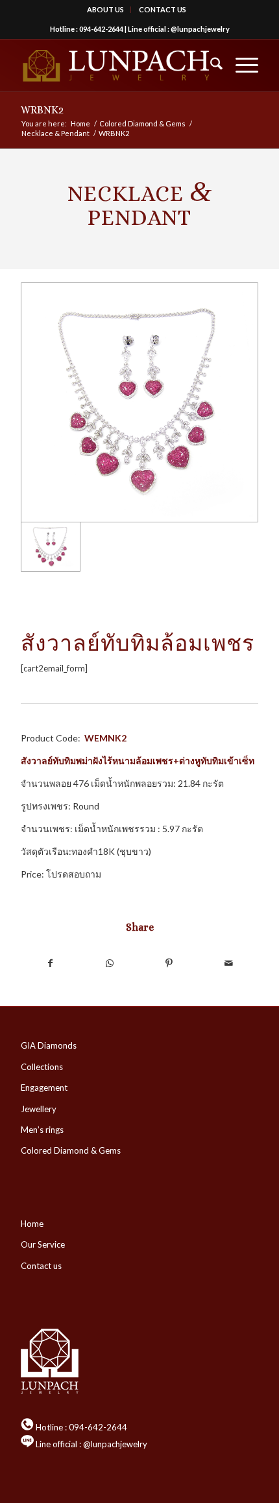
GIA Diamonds (49, 1045)
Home (32, 1223)
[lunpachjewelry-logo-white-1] (115, 65)
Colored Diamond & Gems (71, 1150)
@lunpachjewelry (200, 29)
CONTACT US (162, 9)
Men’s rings (42, 1129)
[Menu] (240, 65)
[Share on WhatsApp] (110, 963)
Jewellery (38, 1109)
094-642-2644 (101, 29)
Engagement (44, 1087)
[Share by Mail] (228, 963)
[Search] (210, 65)
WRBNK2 (42, 110)
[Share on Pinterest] (169, 963)
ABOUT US (105, 9)
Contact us (41, 1266)
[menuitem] (105, 9)
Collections (42, 1067)
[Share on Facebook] (50, 963)
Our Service (43, 1244)
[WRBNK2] (139, 402)
